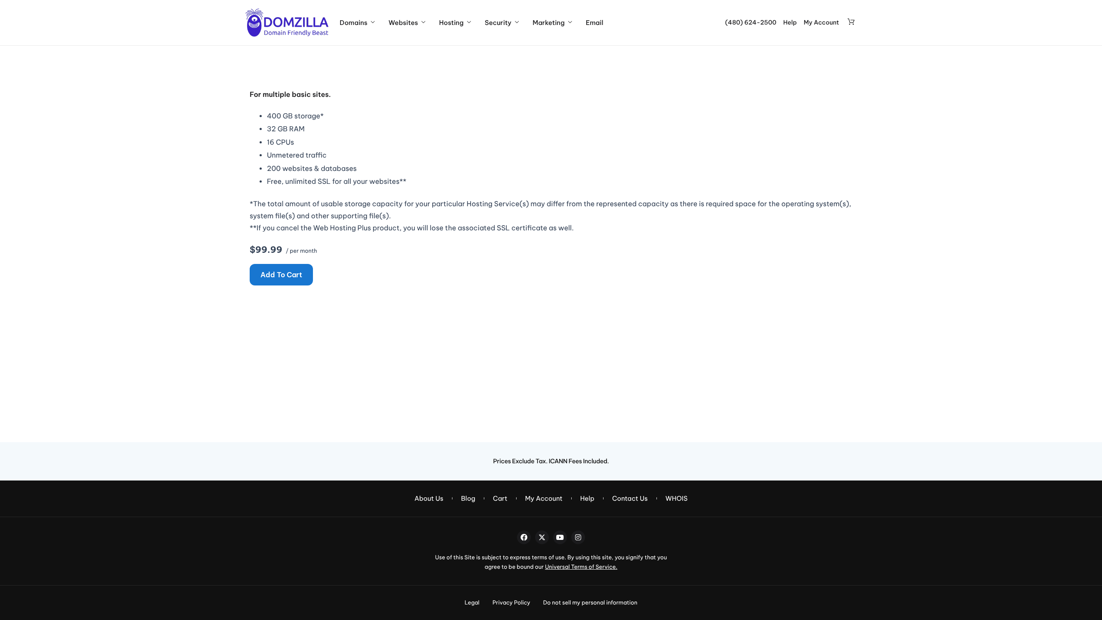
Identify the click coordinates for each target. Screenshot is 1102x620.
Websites (403, 22)
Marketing (548, 22)
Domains (353, 22)
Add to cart (281, 274)
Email (595, 22)
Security (498, 22)
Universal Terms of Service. (581, 567)
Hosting (451, 22)
